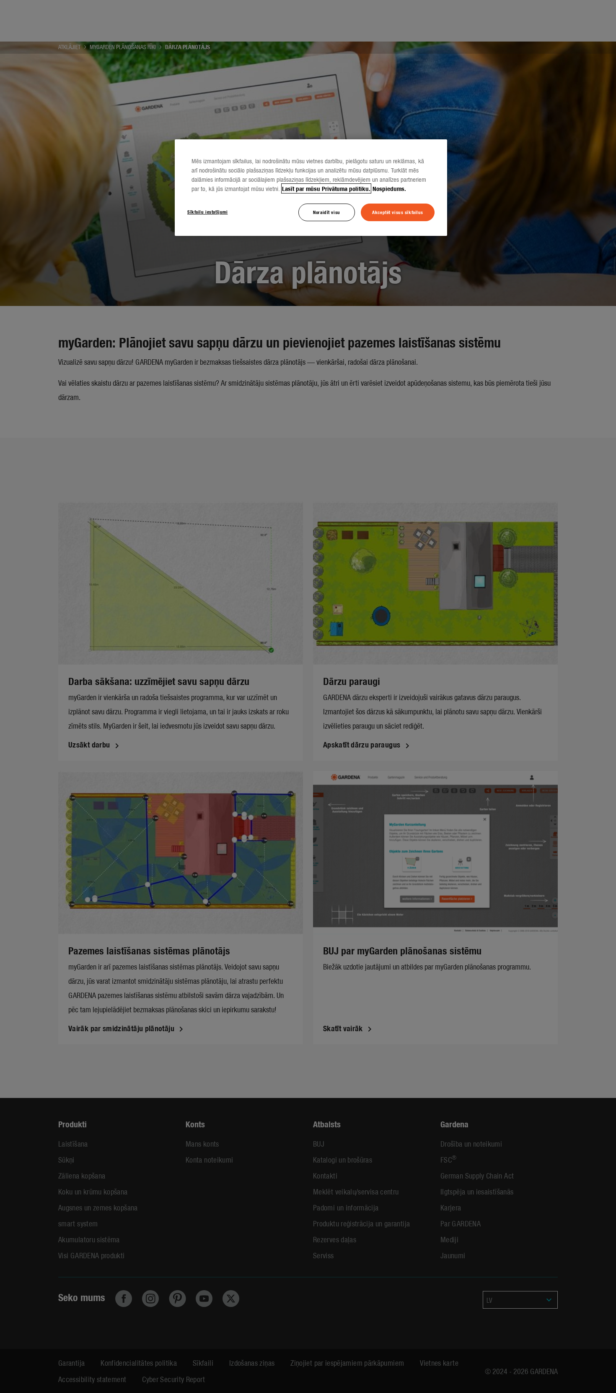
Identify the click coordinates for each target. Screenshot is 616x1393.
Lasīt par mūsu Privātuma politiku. (326, 188)
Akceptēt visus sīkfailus (397, 212)
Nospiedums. (389, 188)
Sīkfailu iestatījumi (207, 211)
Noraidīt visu (326, 212)
